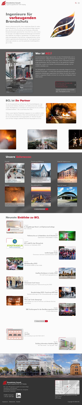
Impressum (5, 401)
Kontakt (18, 401)
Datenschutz (12, 401)
